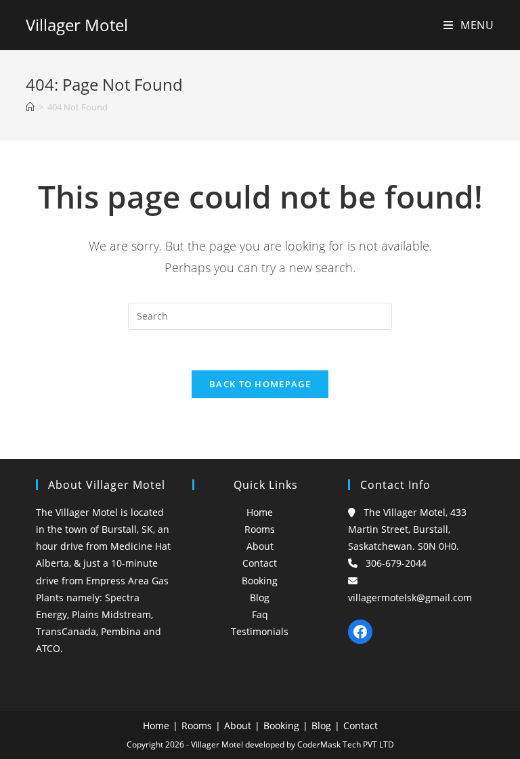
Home (259, 512)
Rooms (259, 529)
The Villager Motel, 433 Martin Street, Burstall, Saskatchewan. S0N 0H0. (407, 529)
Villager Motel (77, 25)
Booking (260, 580)
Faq (260, 614)
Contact (259, 563)
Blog (259, 597)
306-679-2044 (396, 563)
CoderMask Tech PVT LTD (345, 744)
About (260, 546)
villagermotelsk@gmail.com (410, 597)
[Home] (30, 107)
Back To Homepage (260, 384)
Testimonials (259, 631)
